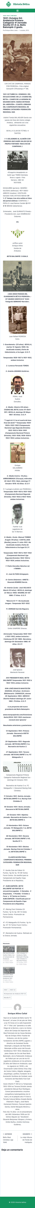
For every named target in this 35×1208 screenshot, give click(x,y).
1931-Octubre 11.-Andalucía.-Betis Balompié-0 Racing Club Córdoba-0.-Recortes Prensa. (22, 956)
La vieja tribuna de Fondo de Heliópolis (26, 1138)
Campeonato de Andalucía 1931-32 (15, 993)
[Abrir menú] (18, 10)
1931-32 (12, 990)
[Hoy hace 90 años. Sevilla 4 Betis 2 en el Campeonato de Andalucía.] (9, 949)
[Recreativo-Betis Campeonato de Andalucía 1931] (9, 970)
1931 (5, 990)
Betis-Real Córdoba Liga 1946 (8, 1138)
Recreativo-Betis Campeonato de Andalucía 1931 (8, 976)
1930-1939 (6, 15)
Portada (14, 15)
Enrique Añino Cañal (11, 30)
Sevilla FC (7, 997)
